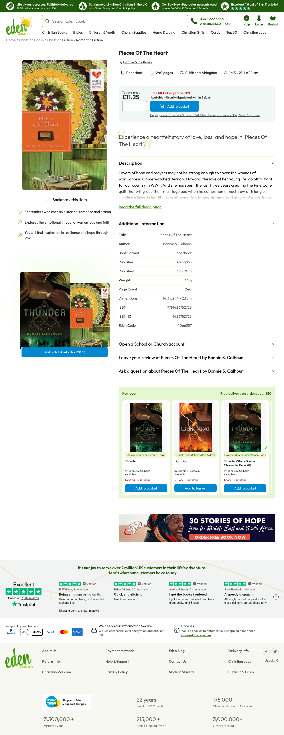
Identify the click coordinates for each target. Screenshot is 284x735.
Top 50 (231, 32)
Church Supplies (133, 32)
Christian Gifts (193, 32)
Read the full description (140, 206)
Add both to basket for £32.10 (64, 352)
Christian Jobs (254, 32)
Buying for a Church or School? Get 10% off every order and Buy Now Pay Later (205, 115)
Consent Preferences (196, 635)
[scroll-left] (266, 447)
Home (11, 40)
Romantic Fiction (89, 40)
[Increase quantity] (144, 106)
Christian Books (54, 32)
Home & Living (164, 32)
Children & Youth (102, 32)
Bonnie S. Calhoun (137, 62)
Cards (215, 32)
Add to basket (178, 106)
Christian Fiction (60, 40)
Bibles (78, 32)
